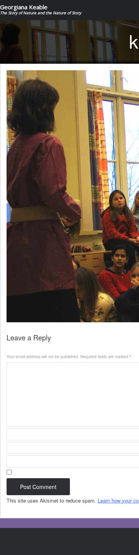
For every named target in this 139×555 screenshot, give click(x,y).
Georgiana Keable (40, 9)
